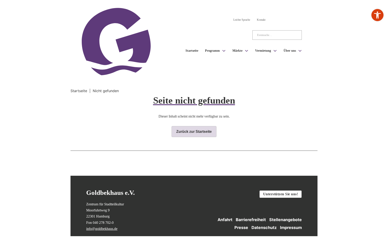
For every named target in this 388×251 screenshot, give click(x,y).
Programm (212, 50)
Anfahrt (225, 219)
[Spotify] (299, 19)
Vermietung (263, 50)
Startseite (191, 50)
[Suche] (295, 35)
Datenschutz (264, 227)
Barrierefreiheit (251, 219)
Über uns (290, 50)
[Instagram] (275, 19)
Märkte (237, 50)
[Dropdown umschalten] (224, 51)
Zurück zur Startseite (194, 131)
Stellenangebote (285, 219)
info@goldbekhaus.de (101, 229)
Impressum (291, 227)
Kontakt (261, 19)
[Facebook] (287, 19)
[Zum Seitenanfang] (327, 224)
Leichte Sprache (241, 19)
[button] (377, 15)
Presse (241, 227)
